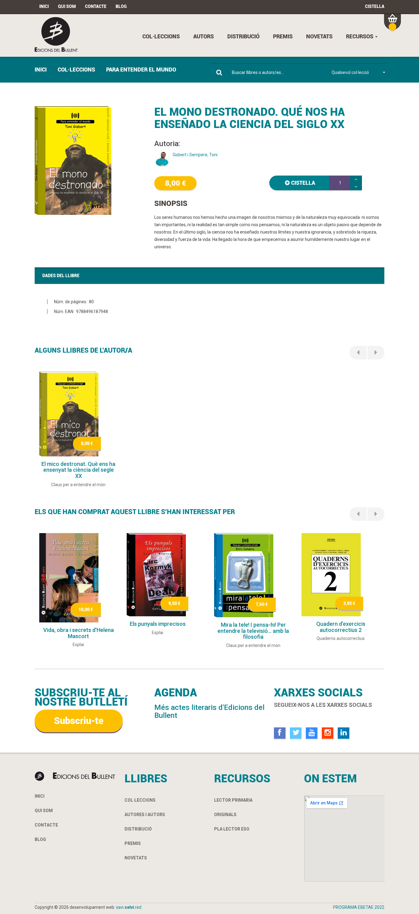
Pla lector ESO (231, 829)
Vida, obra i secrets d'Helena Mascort (78, 633)
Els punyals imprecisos (158, 624)
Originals (225, 814)
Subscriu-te (78, 720)
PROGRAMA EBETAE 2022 (358, 907)
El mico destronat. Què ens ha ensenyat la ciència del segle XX (78, 470)
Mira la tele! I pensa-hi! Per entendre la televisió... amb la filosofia (253, 631)
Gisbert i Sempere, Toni (195, 154)
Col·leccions (161, 36)
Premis (283, 36)
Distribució (243, 36)
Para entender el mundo (141, 69)
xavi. (128, 907)
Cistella (374, 6)
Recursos (360, 36)
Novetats (319, 36)
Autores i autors (145, 814)
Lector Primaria (233, 800)
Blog (121, 6)
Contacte (95, 6)
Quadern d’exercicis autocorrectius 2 (340, 627)
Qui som (67, 6)
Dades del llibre (60, 275)
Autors (203, 36)
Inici (44, 6)
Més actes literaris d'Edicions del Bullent (209, 711)
